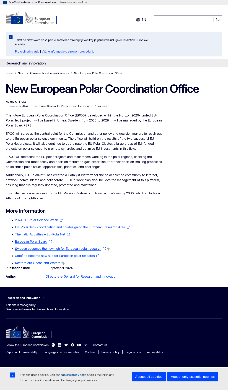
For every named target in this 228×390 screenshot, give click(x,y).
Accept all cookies (148, 377)
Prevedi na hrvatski (27, 51)
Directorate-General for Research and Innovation (81, 276)
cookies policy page (73, 375)
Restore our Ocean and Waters (37, 263)
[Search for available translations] (108, 249)
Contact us (100, 345)
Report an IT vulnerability (22, 352)
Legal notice (133, 352)
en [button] (144, 19)
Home (9, 73)
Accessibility (155, 352)
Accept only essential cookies (193, 377)
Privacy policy (110, 352)
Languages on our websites (61, 352)
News (21, 73)
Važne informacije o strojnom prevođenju (68, 51)
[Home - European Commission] (34, 18)
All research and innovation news (49, 73)
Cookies (90, 352)
